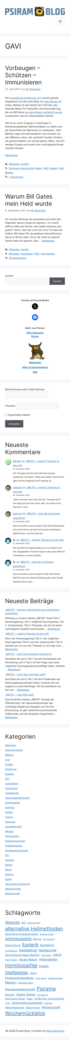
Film (7, 778)
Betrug (37, 939)
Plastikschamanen (15, 840)
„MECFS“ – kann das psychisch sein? (25, 674)
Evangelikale (11, 950)
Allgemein (14, 163)
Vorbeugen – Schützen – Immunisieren (23, 75)
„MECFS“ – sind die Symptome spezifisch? (28, 653)
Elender (17, 461)
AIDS (23, 922)
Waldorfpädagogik (14, 1007)
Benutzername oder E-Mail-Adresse (25, 389)
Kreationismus (55, 978)
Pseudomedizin (13, 845)
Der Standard (49, 939)
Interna (9, 816)
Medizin (9, 831)
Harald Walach (28, 959)
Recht (8, 869)
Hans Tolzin (11, 959)
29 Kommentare (17, 257)
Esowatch (47, 945)
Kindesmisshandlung (19, 978)
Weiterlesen (11, 155)
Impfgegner (16, 972)
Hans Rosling (48, 253)
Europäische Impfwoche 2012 (25, 97)
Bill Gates (14, 253)
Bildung (9, 754)
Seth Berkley (51, 101)
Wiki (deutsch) (35, 332)
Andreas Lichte (47, 934)
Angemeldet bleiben (18, 414)
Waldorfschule (13, 888)
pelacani (17, 487)
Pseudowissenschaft (16, 850)
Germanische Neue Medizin (22, 955)
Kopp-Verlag (41, 978)
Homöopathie (12, 802)
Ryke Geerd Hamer (15, 998)
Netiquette (35, 362)
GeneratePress (55, 1030)
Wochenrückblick (25, 1013)
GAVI (55, 105)
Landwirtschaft (13, 826)
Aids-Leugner (34, 923)
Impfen (25, 163)
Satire (8, 879)
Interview (10, 821)
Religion (9, 874)
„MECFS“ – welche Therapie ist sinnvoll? (42, 539)
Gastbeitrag (11, 783)
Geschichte (11, 788)
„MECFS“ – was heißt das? (19, 694)
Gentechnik (48, 950)
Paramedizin (12, 836)
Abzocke (12, 922)
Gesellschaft (12, 793)
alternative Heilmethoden (34, 929)
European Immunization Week (25, 168)
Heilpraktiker (48, 959)
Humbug (10, 807)
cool (7, 759)
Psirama (9, 860)
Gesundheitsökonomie (17, 797)
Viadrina (48, 1003)
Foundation (26, 253)
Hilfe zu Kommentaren (35, 367)
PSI (7, 855)
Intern (33, 973)
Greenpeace (46, 955)
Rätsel (8, 864)
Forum (35, 336)
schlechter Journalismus (49, 998)
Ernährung (10, 769)
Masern (54, 168)
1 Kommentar (16, 176)
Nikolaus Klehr (25, 982)
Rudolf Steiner (26, 994)
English (9, 764)
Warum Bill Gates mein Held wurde (28, 200)
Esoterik (9, 773)
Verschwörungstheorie (17, 883)
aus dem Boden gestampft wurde (43, 112)
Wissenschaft (12, 893)
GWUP (57, 955)
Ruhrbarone (42, 995)
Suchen (9, 275)
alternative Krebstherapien (21, 934)
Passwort (10, 405)
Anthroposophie (14, 750)
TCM (7, 1003)
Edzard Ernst (13, 945)
